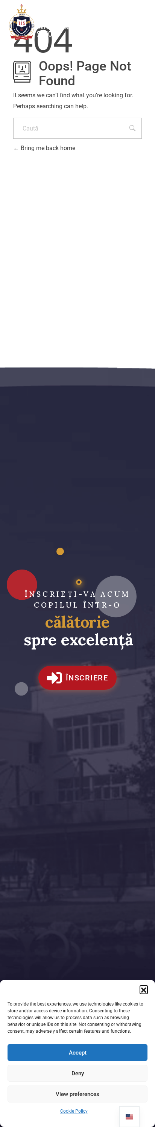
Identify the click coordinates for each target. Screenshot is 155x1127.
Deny (77, 1073)
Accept (78, 1052)
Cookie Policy (74, 1111)
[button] (143, 989)
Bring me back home (47, 148)
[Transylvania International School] (45, 22)
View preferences (77, 1094)
